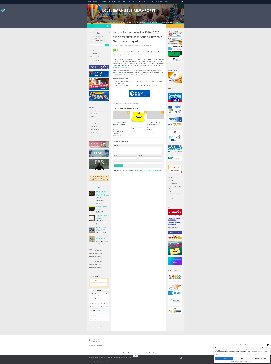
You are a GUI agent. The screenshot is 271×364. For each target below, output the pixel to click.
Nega (242, 358)
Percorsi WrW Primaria (101, 206)
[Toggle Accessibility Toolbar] (3, 10)
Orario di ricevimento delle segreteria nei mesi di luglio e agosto (137, 126)
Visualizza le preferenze (260, 358)
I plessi (170, 191)
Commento (117, 145)
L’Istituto (95, 1)
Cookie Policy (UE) (124, 353)
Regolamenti (126, 1)
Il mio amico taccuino (100, 211)
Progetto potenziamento (95, 126)
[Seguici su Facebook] (108, 26)
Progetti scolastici (94, 119)
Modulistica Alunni (94, 113)
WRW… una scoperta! (101, 232)
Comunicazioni (93, 110)
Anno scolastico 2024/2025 (95, 267)
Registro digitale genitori (95, 123)
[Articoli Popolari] (98, 187)
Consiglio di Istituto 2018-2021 (175, 187)
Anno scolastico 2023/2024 (102, 191)
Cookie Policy (234, 361)
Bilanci (133, 1)
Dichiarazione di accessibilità (95, 345)
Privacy (155, 353)
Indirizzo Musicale (94, 129)
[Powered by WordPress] (94, 361)
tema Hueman (105, 361)
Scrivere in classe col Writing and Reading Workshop (100, 200)
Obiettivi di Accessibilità (156, 1)
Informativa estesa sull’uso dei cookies (244, 361)
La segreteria (103, 1)
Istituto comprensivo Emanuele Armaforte (131, 103)
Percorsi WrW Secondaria (102, 192)
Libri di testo (93, 116)
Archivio (115, 26)
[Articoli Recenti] (92, 187)
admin (115, 45)
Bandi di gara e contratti (114, 1)
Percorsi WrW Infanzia (101, 227)
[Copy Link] (117, 49)
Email (141, 155)
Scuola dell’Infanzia (174, 195)
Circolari (171, 201)
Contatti (166, 1)
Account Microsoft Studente (96, 60)
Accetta (224, 358)
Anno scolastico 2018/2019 (95, 250)
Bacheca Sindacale (142, 1)
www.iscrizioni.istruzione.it (120, 67)
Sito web (116, 160)
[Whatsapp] (114, 49)
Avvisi (102, 195)
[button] (268, 345)
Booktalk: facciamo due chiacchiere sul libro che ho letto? (102, 222)
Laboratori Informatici (95, 136)
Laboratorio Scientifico (95, 132)
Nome (116, 155)
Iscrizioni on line (119, 103)
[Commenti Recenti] (105, 187)
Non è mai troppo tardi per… (102, 241)
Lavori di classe (93, 53)
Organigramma (173, 183)
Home (89, 1)
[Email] (115, 49)
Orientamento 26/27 (94, 56)
